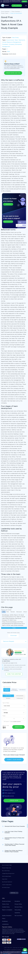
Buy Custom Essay (6, 870)
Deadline (5, 709)
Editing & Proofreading (14, 690)
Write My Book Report (6, 876)
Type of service (7, 686)
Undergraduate (19, 695)
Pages (4, 715)
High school (8, 695)
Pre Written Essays (6, 887)
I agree (24, 952)
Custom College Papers (7, 884)
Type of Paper (6, 702)
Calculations (22, 689)
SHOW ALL (13, 892)
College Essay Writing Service (8, 873)
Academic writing (6, 690)
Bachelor (8, 698)
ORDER (24, 1)
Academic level (6, 693)
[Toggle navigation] (26, 5)
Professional (20, 698)
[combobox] (14, 705)
